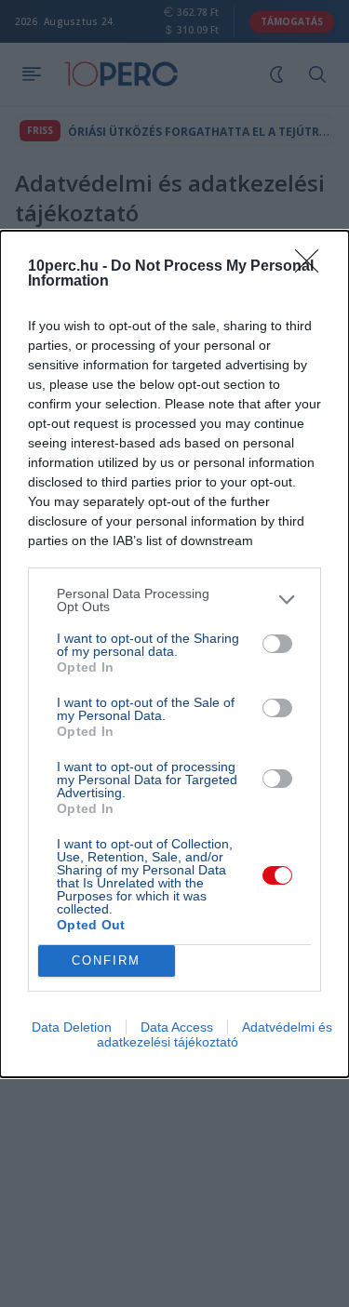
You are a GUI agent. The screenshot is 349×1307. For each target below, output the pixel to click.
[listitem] (174, 600)
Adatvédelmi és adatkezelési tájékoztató (214, 1034)
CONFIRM (106, 960)
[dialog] (174, 654)
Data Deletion (72, 1027)
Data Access (177, 1027)
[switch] (277, 643)
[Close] (312, 267)
